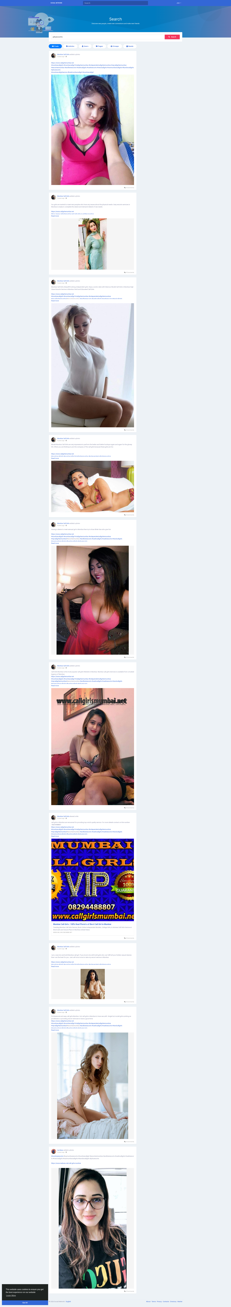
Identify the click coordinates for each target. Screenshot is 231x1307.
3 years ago (60, 56)
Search (173, 37)
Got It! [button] (25, 1303)
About (148, 1301)
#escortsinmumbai (57, 67)
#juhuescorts (55, 70)
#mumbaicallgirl (69, 65)
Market (179, 1301)
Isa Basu (60, 1150)
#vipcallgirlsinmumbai (118, 65)
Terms (154, 1301)
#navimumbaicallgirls (114, 67)
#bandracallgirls (128, 67)
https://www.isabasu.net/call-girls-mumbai (66, 1163)
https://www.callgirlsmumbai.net (62, 63)
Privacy (159, 1301)
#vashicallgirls (82, 67)
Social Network (56, 3)
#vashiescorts (92, 67)
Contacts (166, 1301)
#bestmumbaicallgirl (75, 72)
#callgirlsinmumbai (81, 65)
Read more (55, 216)
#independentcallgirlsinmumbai (100, 65)
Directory (173, 1301)
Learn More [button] (11, 1295)
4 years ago (60, 440)
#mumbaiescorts (57, 1156)
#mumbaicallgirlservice (59, 72)
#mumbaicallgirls (57, 65)
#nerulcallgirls (102, 67)
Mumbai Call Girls (63, 54)
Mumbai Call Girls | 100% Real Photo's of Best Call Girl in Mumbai (82, 924)
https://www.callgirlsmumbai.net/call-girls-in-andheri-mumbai (72, 214)
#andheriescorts (70, 67)
